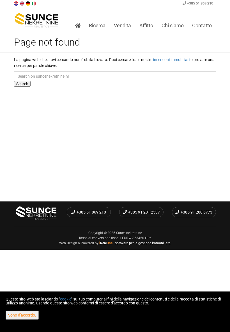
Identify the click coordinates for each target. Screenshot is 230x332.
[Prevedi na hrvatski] (16, 3)
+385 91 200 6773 (196, 212)
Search (22, 84)
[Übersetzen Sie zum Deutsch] (28, 3)
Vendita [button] (122, 25)
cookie (65, 299)
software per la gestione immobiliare (142, 243)
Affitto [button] (146, 25)
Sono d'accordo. (22, 315)
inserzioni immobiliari (171, 59)
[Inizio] (78, 26)
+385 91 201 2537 (144, 212)
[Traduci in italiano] (34, 3)
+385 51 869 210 (199, 3)
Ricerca (97, 25)
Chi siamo (173, 25)
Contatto (202, 25)
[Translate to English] (22, 3)
